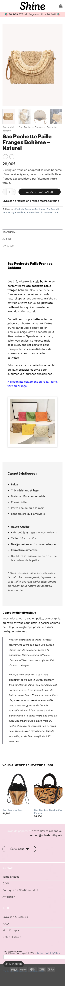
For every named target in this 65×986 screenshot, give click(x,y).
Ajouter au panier (39, 191)
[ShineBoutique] (32, 5)
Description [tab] (9, 232)
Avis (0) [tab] (6, 238)
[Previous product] (11, 156)
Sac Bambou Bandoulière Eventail (48, 811)
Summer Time (51, 212)
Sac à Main (8, 127)
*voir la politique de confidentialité (23, 971)
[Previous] (8, 65)
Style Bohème (18, 212)
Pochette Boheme (24, 209)
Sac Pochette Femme (31, 127)
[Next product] (5, 156)
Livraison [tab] (8, 245)
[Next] (57, 65)
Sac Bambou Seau (12, 810)
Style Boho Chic (34, 212)
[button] (4, 6)
